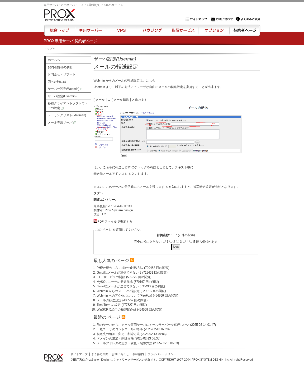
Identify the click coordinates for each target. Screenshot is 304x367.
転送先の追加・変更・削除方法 (118, 334)
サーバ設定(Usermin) (62, 96)
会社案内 (138, 354)
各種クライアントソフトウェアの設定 (68, 105)
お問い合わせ (222, 19)
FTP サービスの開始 (111, 277)
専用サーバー (90, 32)
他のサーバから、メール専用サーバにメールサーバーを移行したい (143, 324)
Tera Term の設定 (109, 305)
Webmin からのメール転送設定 (118, 291)
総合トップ (59, 32)
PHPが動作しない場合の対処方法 (120, 268)
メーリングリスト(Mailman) (67, 115)
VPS (121, 32)
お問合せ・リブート (62, 74)
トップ (48, 48)
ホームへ (54, 60)
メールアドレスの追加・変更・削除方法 (124, 343)
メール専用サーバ (60, 122)
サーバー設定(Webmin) (64, 89)
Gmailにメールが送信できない (118, 286)
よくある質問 (99, 354)
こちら (150, 80)
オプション (214, 32)
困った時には (57, 81)
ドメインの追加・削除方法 (115, 338)
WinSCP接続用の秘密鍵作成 (116, 309)
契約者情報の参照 (60, 67)
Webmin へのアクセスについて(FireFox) (124, 295)
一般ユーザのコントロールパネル (120, 329)
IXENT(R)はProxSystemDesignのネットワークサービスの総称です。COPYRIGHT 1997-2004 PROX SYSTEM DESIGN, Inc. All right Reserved (162, 359)
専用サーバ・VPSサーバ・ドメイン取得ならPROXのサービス (83, 5)
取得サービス (183, 32)
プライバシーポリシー (161, 354)
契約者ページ (244, 32)
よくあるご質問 (248, 19)
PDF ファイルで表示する (114, 221)
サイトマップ (197, 19)
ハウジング (152, 32)
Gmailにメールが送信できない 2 (119, 272)
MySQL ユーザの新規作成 (115, 282)
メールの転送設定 (109, 300)
